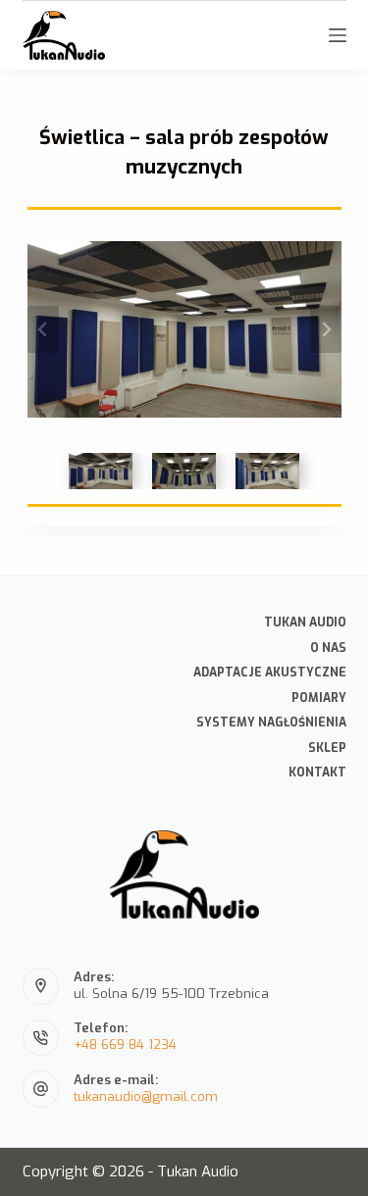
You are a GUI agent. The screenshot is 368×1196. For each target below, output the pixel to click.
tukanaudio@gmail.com (146, 1096)
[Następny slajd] (326, 329)
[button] (100, 471)
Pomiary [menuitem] (318, 698)
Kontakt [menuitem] (317, 773)
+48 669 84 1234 (125, 1044)
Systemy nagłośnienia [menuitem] (271, 723)
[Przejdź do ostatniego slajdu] (43, 329)
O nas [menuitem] (328, 648)
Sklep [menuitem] (327, 748)
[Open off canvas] (337, 35)
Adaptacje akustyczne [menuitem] (269, 673)
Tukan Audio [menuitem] (305, 623)
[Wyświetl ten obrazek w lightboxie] (184, 328)
